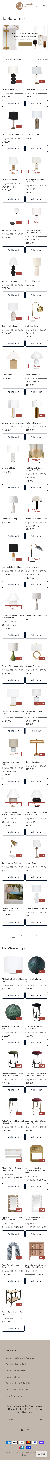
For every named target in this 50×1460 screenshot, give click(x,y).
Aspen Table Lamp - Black (12, 134)
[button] (5, 6)
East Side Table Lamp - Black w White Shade (34, 231)
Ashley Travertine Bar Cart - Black (13, 1313)
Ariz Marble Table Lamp (11, 230)
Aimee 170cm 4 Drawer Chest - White (11, 1169)
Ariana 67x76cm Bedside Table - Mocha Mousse (35, 1266)
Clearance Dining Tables (17, 1364)
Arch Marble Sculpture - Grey (12, 1266)
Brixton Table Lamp (10, 180)
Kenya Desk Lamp (32, 567)
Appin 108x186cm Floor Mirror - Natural (12, 1219)
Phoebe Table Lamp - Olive (13, 666)
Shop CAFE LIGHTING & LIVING (23, 1452)
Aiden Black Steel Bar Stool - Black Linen (36, 1027)
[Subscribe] (41, 1419)
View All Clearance (14, 1396)
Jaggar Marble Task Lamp (12, 863)
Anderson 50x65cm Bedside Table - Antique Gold (35, 1170)
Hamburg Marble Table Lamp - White (34, 181)
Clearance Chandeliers (16, 1370)
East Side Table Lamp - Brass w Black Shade (34, 469)
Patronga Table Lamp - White (34, 712)
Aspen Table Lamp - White (36, 89)
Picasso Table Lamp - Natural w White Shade (11, 814)
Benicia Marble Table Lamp (13, 423)
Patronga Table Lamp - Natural (11, 763)
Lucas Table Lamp (32, 374)
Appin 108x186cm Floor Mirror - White (35, 1219)
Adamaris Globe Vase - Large (34, 980)
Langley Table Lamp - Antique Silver (10, 909)
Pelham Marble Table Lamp (36, 616)
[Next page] (36, 936)
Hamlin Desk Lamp (33, 762)
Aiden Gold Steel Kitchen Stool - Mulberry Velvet (35, 1122)
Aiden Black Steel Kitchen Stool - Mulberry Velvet (35, 1075)
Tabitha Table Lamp (10, 326)
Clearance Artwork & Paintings (20, 1358)
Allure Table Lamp (32, 134)
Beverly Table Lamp (33, 863)
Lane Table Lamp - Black (12, 567)
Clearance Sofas (13, 1377)
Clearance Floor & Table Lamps (20, 1383)
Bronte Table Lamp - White (36, 908)
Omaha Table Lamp (10, 468)
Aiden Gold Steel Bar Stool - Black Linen (13, 1122)
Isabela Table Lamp (9, 519)
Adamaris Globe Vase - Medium (11, 1027)
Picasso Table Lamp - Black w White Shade (36, 814)
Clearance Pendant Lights (17, 1389)
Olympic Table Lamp (33, 666)
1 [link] (13, 935)
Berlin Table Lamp (9, 89)
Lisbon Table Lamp (9, 374)
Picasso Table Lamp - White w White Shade (13, 617)
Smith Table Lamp (32, 281)
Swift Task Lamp (31, 326)
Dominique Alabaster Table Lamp (13, 712)
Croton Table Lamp (33, 423)
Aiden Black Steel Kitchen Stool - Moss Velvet (12, 1075)
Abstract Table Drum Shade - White (13, 980)
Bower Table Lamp (9, 281)
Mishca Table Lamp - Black (36, 519)
